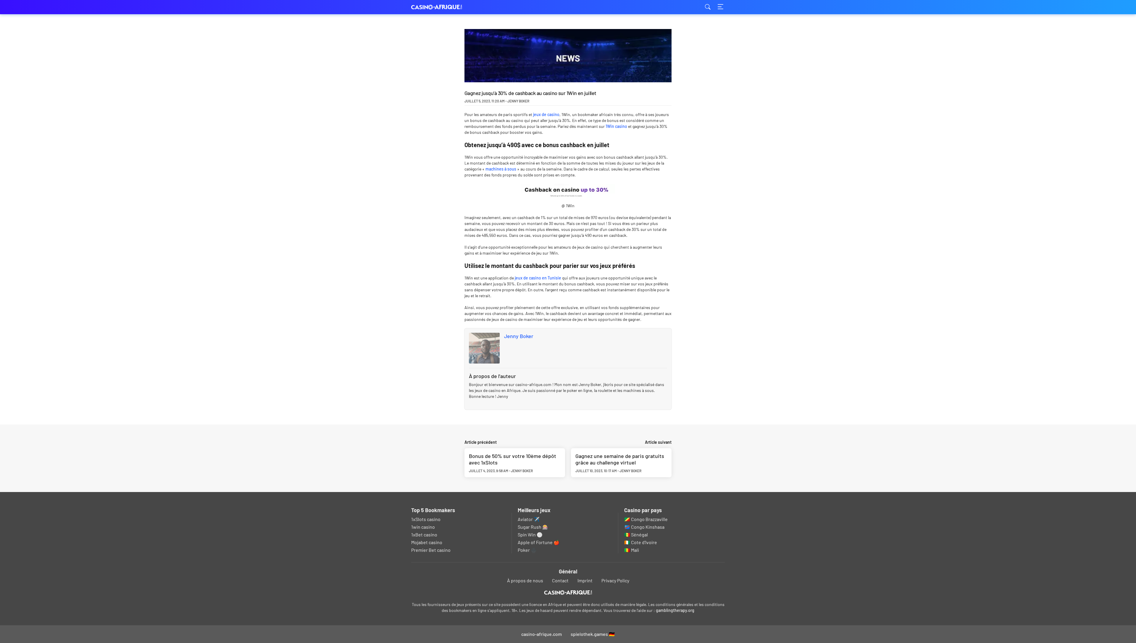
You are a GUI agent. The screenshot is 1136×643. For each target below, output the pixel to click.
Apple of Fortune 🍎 (538, 542)
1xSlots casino (425, 519)
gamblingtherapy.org (675, 610)
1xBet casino (424, 534)
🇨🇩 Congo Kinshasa (644, 527)
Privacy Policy (615, 580)
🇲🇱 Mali (631, 550)
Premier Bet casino (431, 550)
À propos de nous (525, 580)
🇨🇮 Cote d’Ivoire (640, 542)
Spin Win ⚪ (530, 534)
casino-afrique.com (440, 7)
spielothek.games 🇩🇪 (593, 634)
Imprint (585, 580)
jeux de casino (546, 114)
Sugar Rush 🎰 (533, 527)
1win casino (423, 527)
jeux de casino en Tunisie (538, 277)
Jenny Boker (518, 336)
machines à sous (500, 168)
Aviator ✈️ (529, 519)
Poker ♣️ (527, 550)
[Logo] (568, 593)
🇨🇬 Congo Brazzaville (646, 519)
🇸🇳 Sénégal (636, 534)
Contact (560, 580)
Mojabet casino (426, 542)
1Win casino (616, 126)
